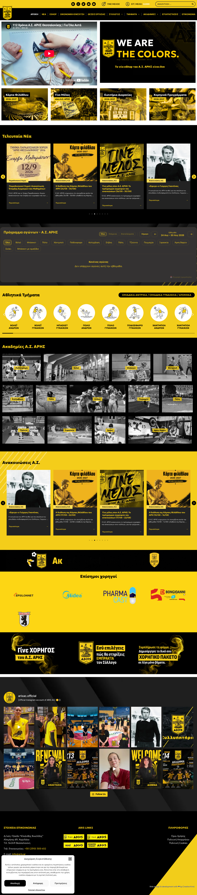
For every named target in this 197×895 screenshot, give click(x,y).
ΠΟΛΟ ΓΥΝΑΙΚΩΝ (111, 326)
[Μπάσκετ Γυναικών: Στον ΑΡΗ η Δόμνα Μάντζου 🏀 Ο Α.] (146, 769)
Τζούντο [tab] (134, 242)
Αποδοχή (15, 883)
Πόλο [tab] (44, 242)
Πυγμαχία (143, 399)
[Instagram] (78, 4)
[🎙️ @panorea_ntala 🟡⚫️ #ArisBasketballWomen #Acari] (19, 727)
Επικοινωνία (188, 14)
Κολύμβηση (17, 399)
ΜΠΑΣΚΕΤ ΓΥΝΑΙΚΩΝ (62, 326)
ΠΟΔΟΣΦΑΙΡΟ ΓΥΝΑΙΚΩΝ (135, 326)
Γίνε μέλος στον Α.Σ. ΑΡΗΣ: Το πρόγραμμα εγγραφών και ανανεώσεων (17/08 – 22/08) (70, 515)
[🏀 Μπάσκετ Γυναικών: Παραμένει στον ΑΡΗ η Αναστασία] (51, 769)
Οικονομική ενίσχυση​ (72, 14)
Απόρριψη (38, 883)
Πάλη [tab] (120, 242)
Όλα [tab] (7, 242)
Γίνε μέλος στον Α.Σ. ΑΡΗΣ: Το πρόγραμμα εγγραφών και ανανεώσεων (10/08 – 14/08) (163, 515)
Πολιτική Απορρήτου (36, 890)
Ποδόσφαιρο (22, 368)
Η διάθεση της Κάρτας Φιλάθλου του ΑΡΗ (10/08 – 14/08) (120, 513)
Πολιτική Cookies (178, 842)
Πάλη (177, 399)
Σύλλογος (114, 14)
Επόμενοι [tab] (113, 234)
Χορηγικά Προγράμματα (170, 95)
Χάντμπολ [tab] (59, 242)
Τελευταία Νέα (16, 136)
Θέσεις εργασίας (96, 14)
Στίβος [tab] (109, 242)
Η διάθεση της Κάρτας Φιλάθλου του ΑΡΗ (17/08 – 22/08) (27, 513)
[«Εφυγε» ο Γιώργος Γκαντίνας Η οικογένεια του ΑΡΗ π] (146, 727)
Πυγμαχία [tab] (148, 242)
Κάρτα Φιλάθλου (17, 95)
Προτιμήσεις (61, 883)
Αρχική (34, 14)
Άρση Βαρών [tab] (181, 242)
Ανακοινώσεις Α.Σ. (16, 181)
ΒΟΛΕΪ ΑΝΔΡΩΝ (14, 326)
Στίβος (97, 399)
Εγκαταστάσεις (170, 14)
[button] (70, 858)
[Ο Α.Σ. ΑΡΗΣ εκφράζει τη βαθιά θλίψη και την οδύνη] (178, 727)
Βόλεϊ (76, 368)
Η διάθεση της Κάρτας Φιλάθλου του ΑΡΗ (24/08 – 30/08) (27, 187)
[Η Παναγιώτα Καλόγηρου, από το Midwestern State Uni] (114, 769)
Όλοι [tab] (103, 234)
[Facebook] (73, 4)
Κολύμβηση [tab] (94, 242)
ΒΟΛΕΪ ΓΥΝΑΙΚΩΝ (38, 326)
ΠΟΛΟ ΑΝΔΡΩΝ (86, 326)
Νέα (44, 14)
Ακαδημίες (149, 14)
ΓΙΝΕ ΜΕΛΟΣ (113, 4)
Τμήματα (131, 14)
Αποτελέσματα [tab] (127, 234)
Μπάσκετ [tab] (31, 242)
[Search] (192, 4)
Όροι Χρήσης (178, 836)
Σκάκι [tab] (8, 249)
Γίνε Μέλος (62, 95)
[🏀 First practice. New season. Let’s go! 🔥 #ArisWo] (82, 727)
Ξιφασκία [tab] (163, 242)
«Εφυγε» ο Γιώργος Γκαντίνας (117, 186)
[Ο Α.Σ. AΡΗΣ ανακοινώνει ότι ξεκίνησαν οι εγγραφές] (178, 769)
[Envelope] (94, 4)
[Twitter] (83, 4)
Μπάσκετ (162, 181)
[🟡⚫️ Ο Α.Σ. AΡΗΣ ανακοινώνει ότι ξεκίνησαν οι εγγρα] (82, 769)
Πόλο (51, 399)
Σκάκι (110, 430)
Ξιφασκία (69, 430)
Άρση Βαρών (160, 430)
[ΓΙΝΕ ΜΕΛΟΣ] (104, 4)
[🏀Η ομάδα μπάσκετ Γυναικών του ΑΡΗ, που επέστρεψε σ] (114, 727)
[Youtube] (89, 4)
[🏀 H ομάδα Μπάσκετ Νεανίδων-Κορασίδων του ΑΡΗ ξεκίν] (19, 769)
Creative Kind (188, 886)
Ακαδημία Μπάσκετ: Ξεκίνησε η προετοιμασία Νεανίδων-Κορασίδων (167, 187)
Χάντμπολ (172, 368)
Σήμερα (144, 234)
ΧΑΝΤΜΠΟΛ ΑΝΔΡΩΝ (159, 326)
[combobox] (173, 4)
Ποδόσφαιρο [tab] (76, 242)
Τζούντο (23, 430)
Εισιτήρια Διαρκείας (118, 95)
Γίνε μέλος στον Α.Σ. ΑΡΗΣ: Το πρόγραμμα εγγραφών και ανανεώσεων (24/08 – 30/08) (70, 189)
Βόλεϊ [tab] (18, 242)
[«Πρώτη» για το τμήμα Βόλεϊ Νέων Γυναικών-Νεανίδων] (51, 727)
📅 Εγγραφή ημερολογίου (181, 277)
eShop (53, 14)
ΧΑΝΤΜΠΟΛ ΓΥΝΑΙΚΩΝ (183, 326)
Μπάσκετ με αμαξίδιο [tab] (28, 249)
